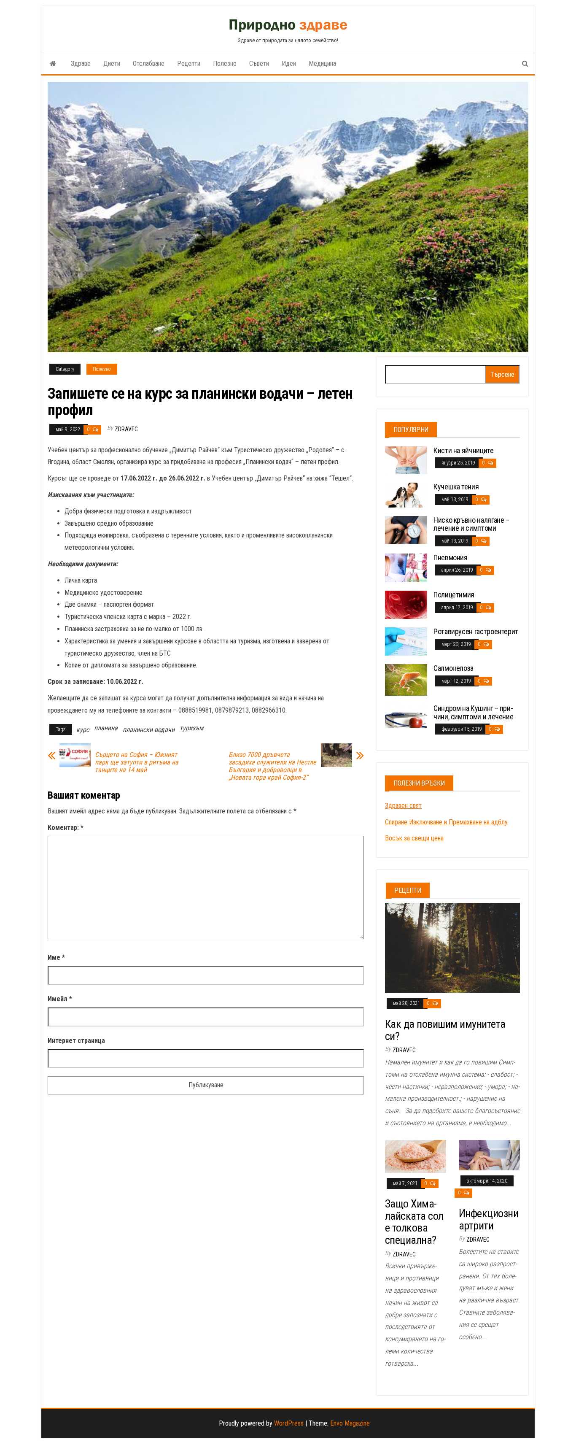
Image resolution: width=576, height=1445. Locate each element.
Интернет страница (76, 1041)
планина (106, 728)
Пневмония (450, 557)
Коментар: (65, 828)
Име (56, 957)
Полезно (225, 63)
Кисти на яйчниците (463, 450)
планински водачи (149, 730)
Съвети (259, 63)
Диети (111, 63)
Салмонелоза (453, 668)
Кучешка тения (456, 486)
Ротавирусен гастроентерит (475, 631)
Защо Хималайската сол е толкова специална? (414, 1221)
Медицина (322, 63)
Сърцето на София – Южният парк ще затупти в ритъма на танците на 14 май (136, 762)
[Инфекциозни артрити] (489, 1155)
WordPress (289, 1423)
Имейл (60, 999)
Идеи (289, 63)
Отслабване (148, 63)
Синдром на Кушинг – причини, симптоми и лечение (473, 712)
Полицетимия (453, 594)
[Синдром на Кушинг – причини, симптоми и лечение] (406, 715)
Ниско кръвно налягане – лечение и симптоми (471, 524)
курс (82, 730)
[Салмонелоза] (406, 679)
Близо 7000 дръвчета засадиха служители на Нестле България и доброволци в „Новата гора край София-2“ (272, 766)
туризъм (191, 728)
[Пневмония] (406, 567)
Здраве (81, 63)
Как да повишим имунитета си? (445, 1030)
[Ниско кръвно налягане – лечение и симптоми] (406, 529)
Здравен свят (403, 806)
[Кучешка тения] (406, 495)
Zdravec (126, 429)
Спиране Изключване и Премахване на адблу (446, 822)
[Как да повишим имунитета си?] (452, 947)
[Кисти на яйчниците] (406, 460)
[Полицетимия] (406, 604)
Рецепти (188, 63)
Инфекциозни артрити (488, 1219)
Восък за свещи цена (414, 838)
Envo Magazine (350, 1423)
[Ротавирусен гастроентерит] (406, 641)
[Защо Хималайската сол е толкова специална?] (415, 1156)
